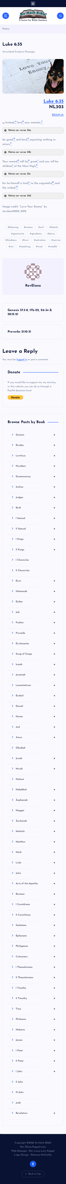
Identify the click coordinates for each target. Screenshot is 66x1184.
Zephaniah (35, 800)
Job (35, 612)
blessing (13, 227)
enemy (29, 227)
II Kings (35, 549)
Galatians (35, 925)
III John (20, 1092)
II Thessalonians (35, 977)
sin (12, 246)
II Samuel (35, 528)
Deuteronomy (35, 476)
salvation (41, 240)
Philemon (35, 1019)
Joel (35, 727)
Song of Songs (35, 654)
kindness (12, 240)
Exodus (35, 445)
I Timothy (35, 988)
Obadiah (20, 748)
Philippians (35, 946)
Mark (35, 852)
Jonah (35, 758)
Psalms (35, 622)
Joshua (35, 487)
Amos (35, 737)
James (35, 1040)
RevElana (33, 285)
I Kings (35, 539)
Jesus (52, 233)
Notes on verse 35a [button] (19, 130)
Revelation (35, 1113)
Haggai (35, 810)
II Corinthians (35, 915)
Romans (35, 894)
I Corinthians (35, 904)
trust (40, 246)
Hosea (35, 716)
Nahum (20, 779)
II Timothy (35, 998)
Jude (18, 1103)
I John (35, 1071)
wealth (53, 246)
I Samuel (35, 518)
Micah (35, 768)
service (56, 240)
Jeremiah (35, 674)
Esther (35, 601)
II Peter (35, 1061)
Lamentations (35, 685)
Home (5, 29)
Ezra (35, 581)
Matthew (35, 841)
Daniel (35, 706)
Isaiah (35, 664)
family (54, 227)
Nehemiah (35, 591)
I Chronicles (22, 560)
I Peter (35, 1050)
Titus (35, 1009)
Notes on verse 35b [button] (19, 152)
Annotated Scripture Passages (18, 52)
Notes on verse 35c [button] (19, 174)
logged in (22, 359)
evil (42, 227)
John (35, 873)
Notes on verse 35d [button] (19, 196)
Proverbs (35, 633)
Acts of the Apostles (35, 883)
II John (19, 1082)
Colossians (35, 956)
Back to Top (34, 1174)
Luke (35, 862)
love (26, 240)
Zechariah (35, 821)
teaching (25, 246)
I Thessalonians (35, 967)
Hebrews (35, 1029)
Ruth (35, 507)
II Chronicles (22, 570)
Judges (35, 497)
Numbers (35, 466)
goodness (37, 233)
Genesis (35, 434)
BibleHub (58, 115)
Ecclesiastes (35, 643)
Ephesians (35, 935)
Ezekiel (35, 695)
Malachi (35, 831)
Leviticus (35, 455)
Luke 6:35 (53, 101)
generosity (18, 233)
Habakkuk (35, 789)
